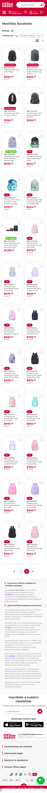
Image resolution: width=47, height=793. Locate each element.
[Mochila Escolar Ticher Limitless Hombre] (12, 98)
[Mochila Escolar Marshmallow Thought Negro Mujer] (12, 532)
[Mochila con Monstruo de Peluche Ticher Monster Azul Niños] (12, 185)
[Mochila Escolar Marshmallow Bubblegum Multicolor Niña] (12, 315)
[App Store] (13, 724)
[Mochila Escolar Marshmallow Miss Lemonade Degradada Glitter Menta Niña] (35, 402)
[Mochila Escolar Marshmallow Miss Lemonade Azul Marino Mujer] (35, 315)
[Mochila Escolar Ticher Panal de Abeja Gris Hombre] (35, 98)
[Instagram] (29, 774)
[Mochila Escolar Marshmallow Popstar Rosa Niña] (12, 488)
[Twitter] (25, 774)
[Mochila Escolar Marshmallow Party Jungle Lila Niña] (35, 272)
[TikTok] (11, 774)
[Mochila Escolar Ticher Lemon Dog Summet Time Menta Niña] (35, 185)
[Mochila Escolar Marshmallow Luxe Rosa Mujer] (12, 402)
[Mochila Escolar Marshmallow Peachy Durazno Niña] (35, 445)
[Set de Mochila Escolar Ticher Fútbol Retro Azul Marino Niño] (12, 228)
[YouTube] (34, 774)
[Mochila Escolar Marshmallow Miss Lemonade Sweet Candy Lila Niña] (12, 445)
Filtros (6, 30)
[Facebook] (16, 774)
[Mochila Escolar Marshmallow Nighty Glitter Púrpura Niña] (12, 358)
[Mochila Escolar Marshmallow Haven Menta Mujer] (12, 272)
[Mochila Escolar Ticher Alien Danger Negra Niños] (35, 142)
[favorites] (25, 12)
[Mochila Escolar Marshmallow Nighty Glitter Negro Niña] (35, 358)
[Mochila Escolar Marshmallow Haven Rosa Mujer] (35, 228)
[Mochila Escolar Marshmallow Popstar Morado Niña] (35, 488)
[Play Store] (34, 724)
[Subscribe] (39, 711)
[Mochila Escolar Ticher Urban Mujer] (12, 55)
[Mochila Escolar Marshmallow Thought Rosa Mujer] (35, 532)
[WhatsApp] (20, 774)
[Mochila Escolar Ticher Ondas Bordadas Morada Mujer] (12, 142)
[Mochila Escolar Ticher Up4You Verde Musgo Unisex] (35, 55)
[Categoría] (4, 12)
